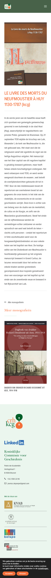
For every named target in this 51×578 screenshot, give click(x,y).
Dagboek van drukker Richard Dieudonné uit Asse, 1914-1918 (24, 389)
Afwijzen (22, 573)
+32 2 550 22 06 (13, 478)
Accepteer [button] (9, 573)
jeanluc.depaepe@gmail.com (18, 483)
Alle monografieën (16, 302)
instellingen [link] (43, 568)
